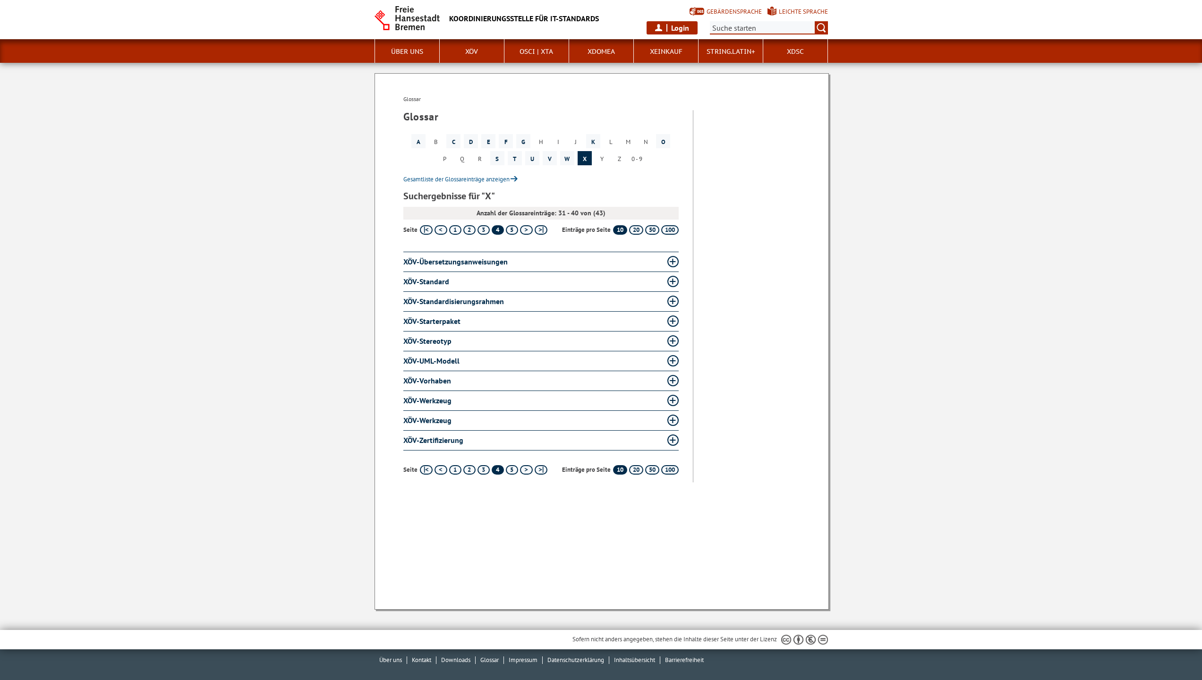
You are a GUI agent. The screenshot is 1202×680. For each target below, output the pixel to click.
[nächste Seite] (526, 230)
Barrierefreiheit (684, 660)
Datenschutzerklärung (575, 660)
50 (652, 230)
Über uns (390, 660)
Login (680, 28)
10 (620, 230)
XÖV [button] (471, 51)
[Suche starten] (821, 27)
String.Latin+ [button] (731, 51)
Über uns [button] (407, 51)
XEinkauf (666, 51)
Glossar (489, 660)
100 (670, 230)
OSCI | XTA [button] (536, 51)
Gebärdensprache (734, 12)
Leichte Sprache (803, 12)
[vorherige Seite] (441, 230)
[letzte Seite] (541, 230)
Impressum (523, 660)
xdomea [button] (601, 51)
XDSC (795, 51)
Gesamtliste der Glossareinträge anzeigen (456, 179)
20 (636, 230)
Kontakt (421, 660)
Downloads (455, 660)
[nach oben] (1173, 651)
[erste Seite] (426, 230)
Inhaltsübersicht (634, 660)
